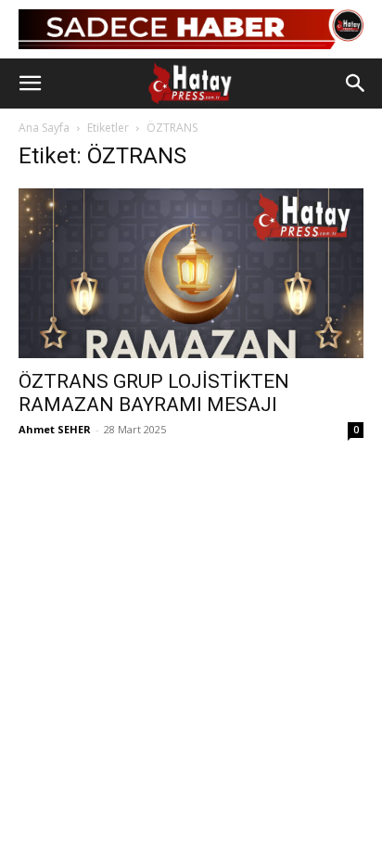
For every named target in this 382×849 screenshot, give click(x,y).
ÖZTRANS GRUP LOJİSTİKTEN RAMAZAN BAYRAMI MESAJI (154, 393)
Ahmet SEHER (55, 429)
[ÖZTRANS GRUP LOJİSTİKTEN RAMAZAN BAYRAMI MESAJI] (191, 273)
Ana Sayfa (44, 127)
